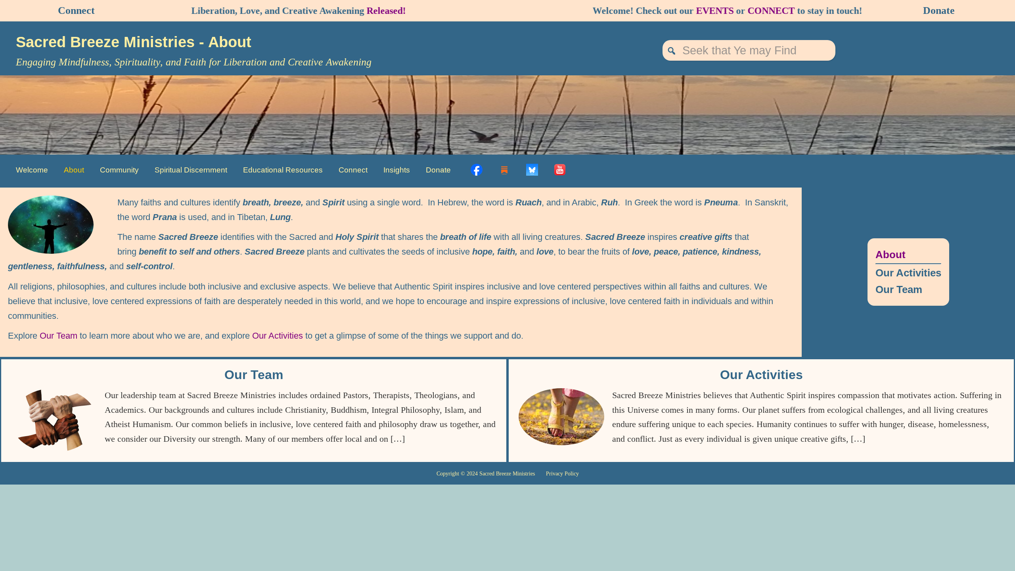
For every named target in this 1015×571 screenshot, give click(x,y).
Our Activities (277, 336)
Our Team (58, 336)
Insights (396, 170)
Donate (939, 10)
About (74, 170)
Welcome (32, 170)
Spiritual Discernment (191, 170)
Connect (76, 10)
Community (119, 170)
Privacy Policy (562, 474)
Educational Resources (283, 170)
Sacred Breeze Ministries (107, 41)
